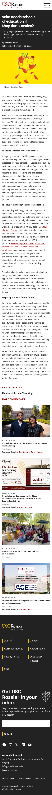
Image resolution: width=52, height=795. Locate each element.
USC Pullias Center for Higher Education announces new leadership (24, 444)
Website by (11, 789)
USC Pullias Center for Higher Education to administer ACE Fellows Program (26, 602)
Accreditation (37, 648)
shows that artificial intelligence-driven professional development (23, 246)
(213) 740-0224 (9, 770)
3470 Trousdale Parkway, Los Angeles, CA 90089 (23, 759)
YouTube (30, 745)
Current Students (13, 648)
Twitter (17, 745)
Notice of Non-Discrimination (32, 778)
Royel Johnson (37, 452)
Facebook (4, 745)
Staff (6, 668)
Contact (34, 640)
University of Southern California (46, 696)
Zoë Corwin (24, 452)
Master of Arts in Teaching (17, 393)
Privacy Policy (8, 778)
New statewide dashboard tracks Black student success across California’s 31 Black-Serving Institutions (21, 498)
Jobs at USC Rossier (36, 658)
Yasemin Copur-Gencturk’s (22, 243)
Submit (8, 734)
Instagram (10, 745)
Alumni (8, 640)
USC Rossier (13, 5)
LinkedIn (23, 745)
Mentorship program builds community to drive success (20, 552)
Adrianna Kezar (26, 609)
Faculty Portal (11, 656)
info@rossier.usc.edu (12, 766)
